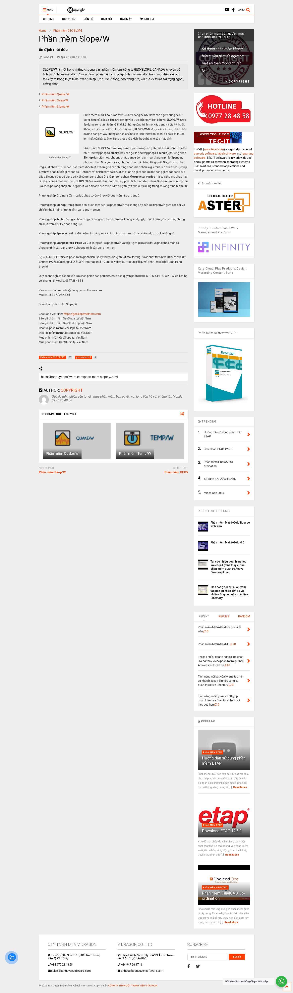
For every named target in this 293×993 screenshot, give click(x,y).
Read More (240, 787)
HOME (50, 19)
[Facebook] (233, 9)
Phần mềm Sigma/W (56, 106)
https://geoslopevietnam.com (82, 313)
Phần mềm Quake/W (56, 94)
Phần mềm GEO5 (176, 472)
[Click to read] (77, 441)
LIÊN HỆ (88, 19)
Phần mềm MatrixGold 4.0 (227, 542)
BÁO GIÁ (149, 19)
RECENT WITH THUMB (214, 511)
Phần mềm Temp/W (135, 453)
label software (227, 153)
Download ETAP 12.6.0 (222, 830)
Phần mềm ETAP (212, 752)
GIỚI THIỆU (69, 19)
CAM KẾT (106, 19)
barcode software (205, 153)
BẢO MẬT (126, 19)
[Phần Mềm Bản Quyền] (74, 11)
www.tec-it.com (214, 149)
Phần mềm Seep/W (55, 100)
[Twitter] (198, 966)
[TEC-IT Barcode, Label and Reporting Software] (218, 142)
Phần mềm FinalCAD (215, 887)
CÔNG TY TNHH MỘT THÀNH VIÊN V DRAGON (132, 985)
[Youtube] (227, 9)
